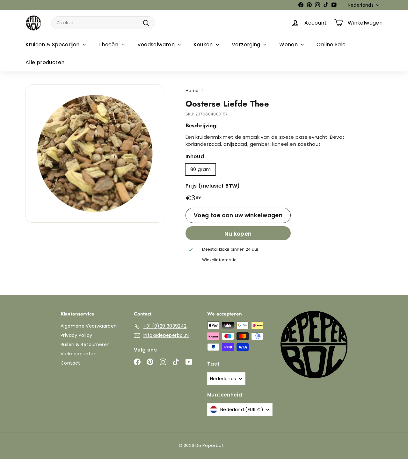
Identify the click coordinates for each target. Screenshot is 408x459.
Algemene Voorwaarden (89, 326)
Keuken (203, 44)
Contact (70, 363)
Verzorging (247, 44)
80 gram (200, 169)
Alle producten (45, 62)
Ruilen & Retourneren (85, 344)
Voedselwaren (156, 44)
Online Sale (331, 44)
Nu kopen (237, 234)
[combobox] (103, 22)
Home (192, 90)
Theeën (109, 44)
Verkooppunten (79, 354)
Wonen (289, 44)
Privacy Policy (76, 335)
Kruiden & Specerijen (53, 44)
